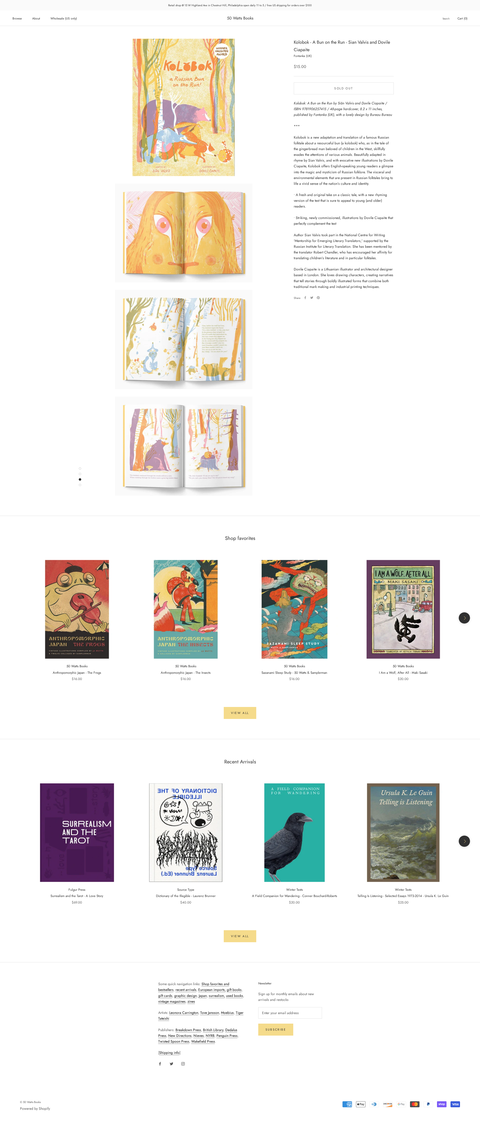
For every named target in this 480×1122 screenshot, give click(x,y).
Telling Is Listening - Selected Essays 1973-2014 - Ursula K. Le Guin (403, 896)
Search (446, 18)
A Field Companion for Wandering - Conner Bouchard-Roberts (294, 896)
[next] (464, 618)
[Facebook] (305, 297)
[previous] (15, 618)
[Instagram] (183, 1063)
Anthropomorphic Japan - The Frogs (77, 672)
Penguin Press (227, 1035)
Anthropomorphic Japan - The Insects (185, 672)
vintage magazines (172, 1001)
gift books (234, 989)
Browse (17, 18)
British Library (213, 1029)
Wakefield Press (203, 1041)
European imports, (212, 989)
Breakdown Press (188, 1029)
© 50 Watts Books (30, 1102)
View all (240, 713)
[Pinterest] (318, 297)
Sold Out (343, 88)
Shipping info (169, 1052)
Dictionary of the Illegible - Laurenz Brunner (186, 896)
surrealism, (217, 995)
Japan (203, 995)
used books (234, 995)
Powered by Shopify (35, 1108)
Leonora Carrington (183, 1012)
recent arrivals (186, 989)
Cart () (463, 18)
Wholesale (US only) (63, 18)
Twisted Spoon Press (173, 1041)
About (36, 18)
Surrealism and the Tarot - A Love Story (76, 896)
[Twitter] (311, 297)
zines (191, 1001)
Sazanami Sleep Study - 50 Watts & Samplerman (294, 672)
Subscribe (276, 1029)
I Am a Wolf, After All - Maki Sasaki (403, 672)
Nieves (199, 1035)
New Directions (180, 1035)
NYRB (210, 1035)
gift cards (165, 995)
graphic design (185, 995)
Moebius (227, 1012)
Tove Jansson (209, 1012)
